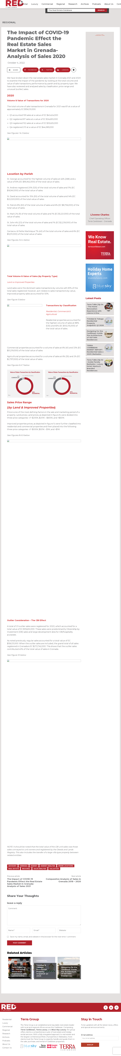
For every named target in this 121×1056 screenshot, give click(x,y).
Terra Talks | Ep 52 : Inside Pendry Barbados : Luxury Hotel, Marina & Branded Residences (95, 365)
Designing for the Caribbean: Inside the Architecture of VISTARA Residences (69, 971)
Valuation (54, 869)
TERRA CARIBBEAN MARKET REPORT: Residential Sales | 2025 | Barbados (95, 349)
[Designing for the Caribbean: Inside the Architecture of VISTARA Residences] (108, 333)
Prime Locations (65, 866)
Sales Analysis (40, 869)
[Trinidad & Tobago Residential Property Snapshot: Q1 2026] (108, 321)
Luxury (64, 963)
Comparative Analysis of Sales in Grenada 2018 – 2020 (63, 880)
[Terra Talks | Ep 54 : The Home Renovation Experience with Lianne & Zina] (108, 307)
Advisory (12, 866)
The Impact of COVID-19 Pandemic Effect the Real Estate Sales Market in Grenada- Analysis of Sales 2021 (24, 882)
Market (34, 866)
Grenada (23, 866)
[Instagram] (116, 1007)
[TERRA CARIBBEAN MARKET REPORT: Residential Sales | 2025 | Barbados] (108, 348)
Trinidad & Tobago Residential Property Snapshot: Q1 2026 (42, 970)
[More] (73, 70)
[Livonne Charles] (100, 122)
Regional (9, 22)
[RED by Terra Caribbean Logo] (15, 4)
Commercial (17, 963)
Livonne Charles (99, 215)
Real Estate (13, 869)
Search (101, 10)
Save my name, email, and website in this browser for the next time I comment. (43, 937)
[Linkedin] (111, 1007)
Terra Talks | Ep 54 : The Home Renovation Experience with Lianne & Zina (19, 971)
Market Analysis (48, 866)
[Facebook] (106, 1007)
